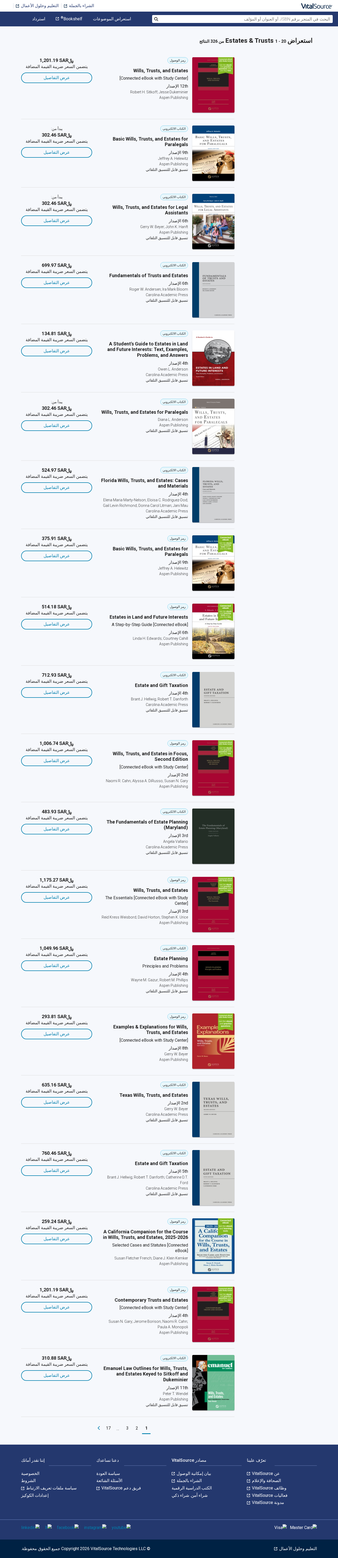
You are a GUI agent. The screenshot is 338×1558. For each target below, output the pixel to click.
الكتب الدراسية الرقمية (192, 1487)
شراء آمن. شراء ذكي (190, 1495)
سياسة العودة (108, 1473)
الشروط (28, 1480)
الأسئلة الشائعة (109, 1480)
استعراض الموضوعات (112, 19)
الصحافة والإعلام (266, 1480)
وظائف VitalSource (269, 1487)
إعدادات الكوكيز (35, 1495)
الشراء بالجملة (81, 5)
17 (108, 1428)
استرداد (38, 19)
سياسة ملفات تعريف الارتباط (51, 1487)
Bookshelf (71, 19)
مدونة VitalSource (267, 1502)
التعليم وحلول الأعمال (39, 5)
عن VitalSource (265, 1473)
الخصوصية (30, 1473)
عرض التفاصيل (57, 77)
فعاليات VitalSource (269, 1495)
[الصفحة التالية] (99, 1428)
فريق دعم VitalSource (120, 1487)
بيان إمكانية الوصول (193, 1473)
